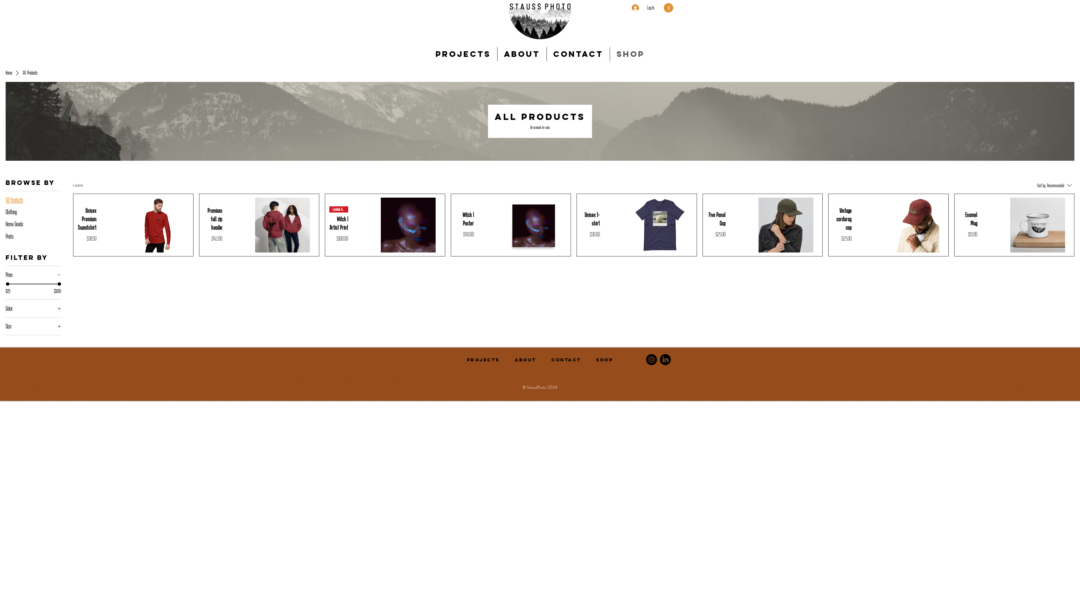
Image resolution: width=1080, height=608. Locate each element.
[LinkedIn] (665, 359)
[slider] (7, 284)
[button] (668, 8)
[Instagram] (651, 359)
